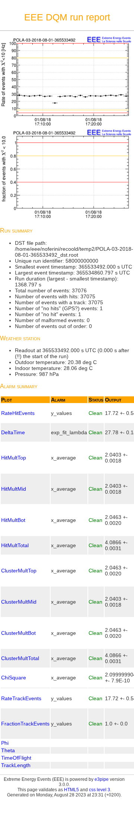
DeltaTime (13, 432)
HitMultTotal (15, 545)
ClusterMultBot (18, 633)
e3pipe (102, 779)
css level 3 (99, 789)
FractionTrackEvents (25, 724)
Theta (8, 750)
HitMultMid (13, 489)
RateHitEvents (18, 413)
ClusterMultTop (18, 571)
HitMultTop (13, 458)
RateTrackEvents (21, 698)
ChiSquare (13, 678)
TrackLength (16, 765)
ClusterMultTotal (20, 658)
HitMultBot (13, 520)
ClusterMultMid (18, 602)
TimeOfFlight (16, 758)
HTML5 (71, 789)
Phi (5, 743)
